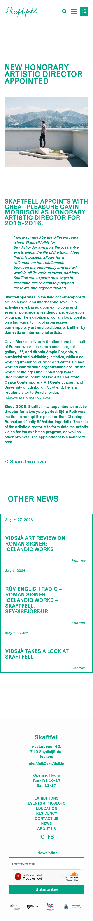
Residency (46, 813)
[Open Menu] (74, 11)
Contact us (46, 818)
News (46, 823)
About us (46, 828)
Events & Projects (46, 803)
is (84, 11)
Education (46, 808)
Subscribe (46, 889)
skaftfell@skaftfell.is (46, 763)
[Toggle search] (64, 11)
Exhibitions (46, 798)
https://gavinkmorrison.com (29, 397)
